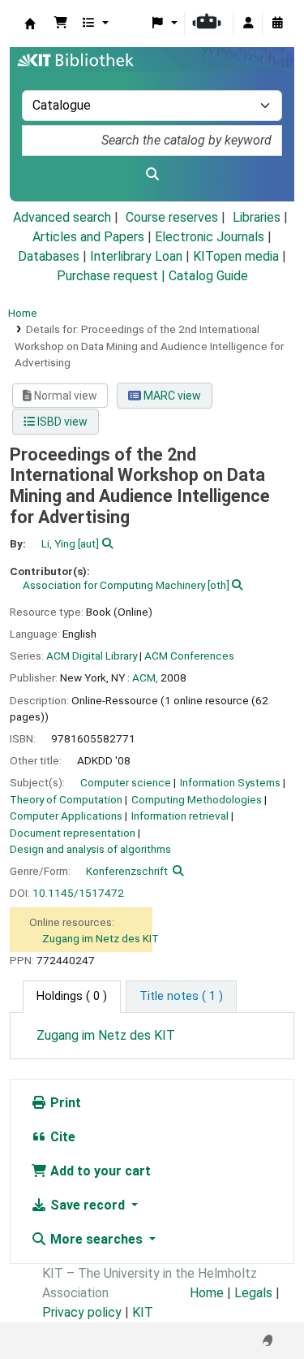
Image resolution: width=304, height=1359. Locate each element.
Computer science (125, 782)
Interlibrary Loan (136, 256)
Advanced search (62, 217)
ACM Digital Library (91, 655)
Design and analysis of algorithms (90, 848)
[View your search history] (277, 23)
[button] (61, 23)
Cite (61, 1137)
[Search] (152, 174)
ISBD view (61, 421)
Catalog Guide (208, 275)
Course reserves (172, 217)
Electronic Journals (209, 237)
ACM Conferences (189, 655)
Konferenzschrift (127, 870)
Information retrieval (180, 815)
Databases (48, 256)
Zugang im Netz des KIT (100, 938)
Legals (253, 1293)
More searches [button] (96, 1239)
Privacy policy (82, 1312)
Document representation (72, 832)
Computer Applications (66, 815)
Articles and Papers (88, 237)
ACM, (145, 677)
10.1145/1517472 (78, 892)
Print (64, 1102)
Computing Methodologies (196, 799)
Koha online (30, 23)
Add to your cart (99, 1171)
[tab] (181, 996)
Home (22, 312)
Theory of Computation (66, 799)
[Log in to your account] (248, 23)
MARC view (171, 395)
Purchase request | (113, 275)
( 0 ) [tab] (71, 996)
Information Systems (230, 782)
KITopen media (236, 256)
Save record (87, 1205)
